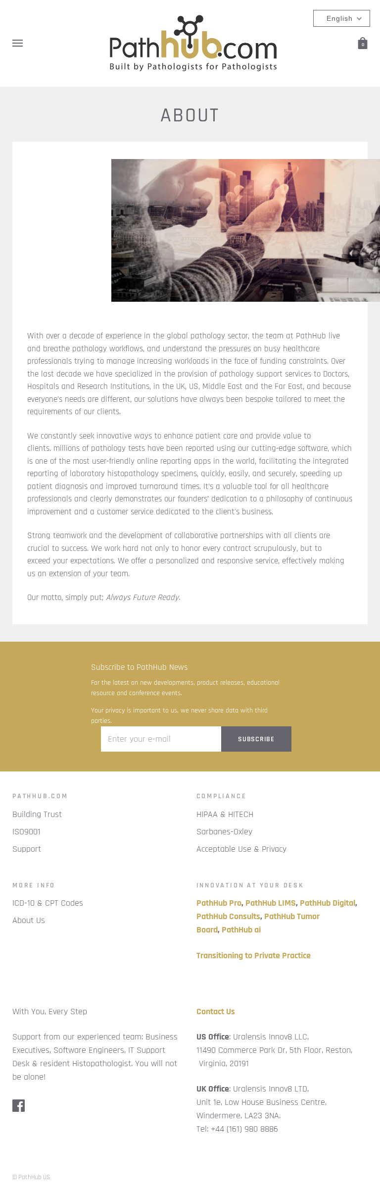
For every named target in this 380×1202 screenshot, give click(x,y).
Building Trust (37, 814)
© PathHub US (31, 1177)
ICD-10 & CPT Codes (47, 903)
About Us (28, 920)
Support (26, 849)
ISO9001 (26, 831)
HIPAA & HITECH (224, 814)
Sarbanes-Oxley (224, 831)
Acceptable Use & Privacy (241, 849)
